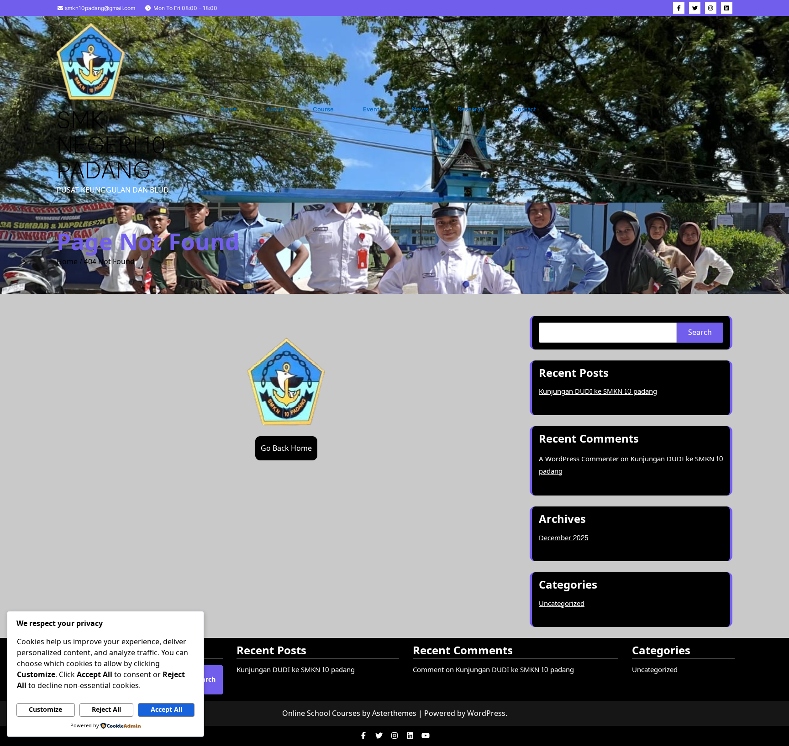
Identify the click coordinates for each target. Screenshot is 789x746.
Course (323, 109)
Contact (524, 109)
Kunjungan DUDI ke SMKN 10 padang (598, 392)
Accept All (166, 709)
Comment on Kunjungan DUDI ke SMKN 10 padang (493, 670)
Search (700, 332)
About (275, 109)
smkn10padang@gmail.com (99, 8)
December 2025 (563, 538)
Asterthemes (394, 713)
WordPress (486, 713)
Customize (45, 709)
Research (471, 109)
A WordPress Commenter (579, 459)
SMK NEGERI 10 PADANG (111, 144)
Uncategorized (561, 604)
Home (228, 109)
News (420, 109)
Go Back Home (286, 448)
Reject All (106, 709)
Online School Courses (321, 713)
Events (373, 109)
